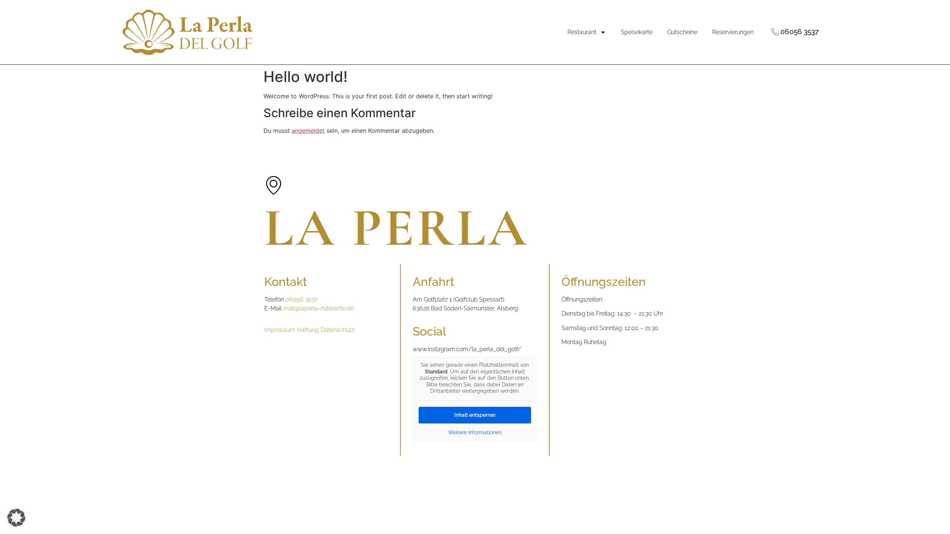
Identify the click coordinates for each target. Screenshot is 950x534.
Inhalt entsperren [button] (474, 415)
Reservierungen (733, 32)
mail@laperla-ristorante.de (318, 308)
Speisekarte (636, 32)
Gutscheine (682, 32)
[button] (16, 517)
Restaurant (581, 32)
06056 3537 (301, 299)
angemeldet (308, 130)
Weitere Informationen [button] (475, 432)
